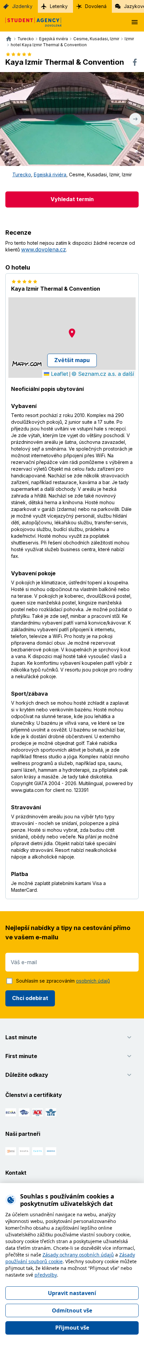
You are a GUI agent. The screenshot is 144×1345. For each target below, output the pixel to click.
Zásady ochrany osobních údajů (78, 1254)
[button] (72, 333)
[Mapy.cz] (26, 363)
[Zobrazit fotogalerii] (72, 119)
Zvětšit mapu (72, 360)
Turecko (21, 174)
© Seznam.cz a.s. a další (102, 373)
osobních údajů (93, 981)
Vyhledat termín (72, 199)
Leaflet (58, 373)
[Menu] (135, 22)
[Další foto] (135, 119)
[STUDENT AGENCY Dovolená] (31, 22)
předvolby (45, 1275)
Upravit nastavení (72, 1293)
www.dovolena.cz (43, 249)
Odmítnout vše (72, 1310)
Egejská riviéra (50, 174)
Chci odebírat (30, 998)
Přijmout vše (72, 1327)
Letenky (59, 6)
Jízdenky (22, 6)
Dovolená (95, 6)
